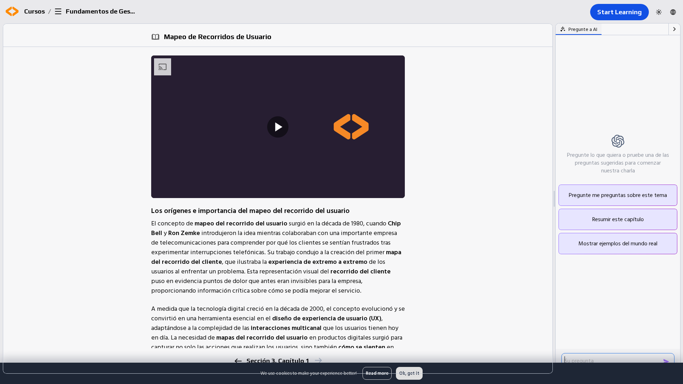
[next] (317, 360)
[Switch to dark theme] (659, 12)
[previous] (237, 361)
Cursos (34, 11)
